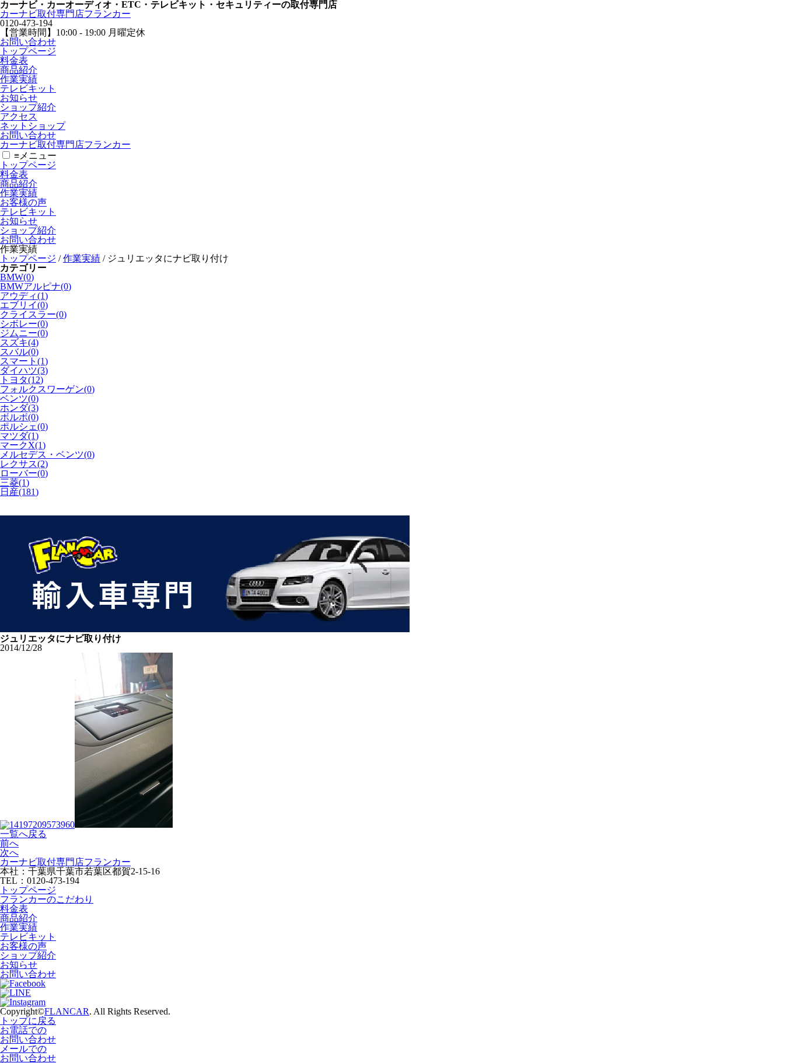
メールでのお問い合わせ (28, 1053)
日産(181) (19, 492)
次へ (9, 853)
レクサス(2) (24, 464)
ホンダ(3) (19, 408)
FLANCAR (66, 1011)
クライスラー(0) (33, 314)
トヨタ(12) (21, 380)
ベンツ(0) (19, 398)
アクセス (18, 116)
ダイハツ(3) (24, 370)
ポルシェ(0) (24, 426)
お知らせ (18, 98)
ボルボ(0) (19, 417)
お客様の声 (23, 202)
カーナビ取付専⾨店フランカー (65, 14)
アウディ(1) (24, 296)
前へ (9, 843)
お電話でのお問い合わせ (28, 1034)
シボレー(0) (24, 324)
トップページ (28, 51)
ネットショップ (32, 126)
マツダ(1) (19, 436)
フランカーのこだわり (46, 899)
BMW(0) (17, 277)
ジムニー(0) (24, 333)
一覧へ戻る (23, 834)
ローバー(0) (24, 473)
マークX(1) (23, 445)
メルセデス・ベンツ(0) (47, 454)
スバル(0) (19, 352)
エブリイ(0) (24, 305)
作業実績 (18, 79)
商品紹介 (18, 70)
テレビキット (28, 88)
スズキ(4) (19, 342)
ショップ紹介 (28, 107)
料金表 (14, 60)
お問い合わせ (28, 42)
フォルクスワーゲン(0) (47, 389)
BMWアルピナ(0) (35, 286)
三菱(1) (14, 482)
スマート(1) (24, 361)
